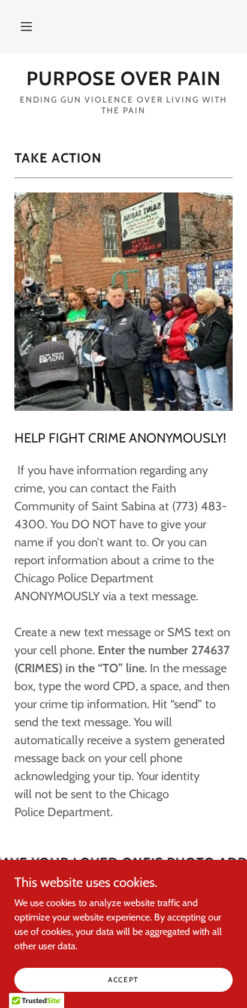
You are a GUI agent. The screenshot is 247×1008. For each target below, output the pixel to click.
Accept (123, 979)
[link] (123, 78)
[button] (26, 26)
